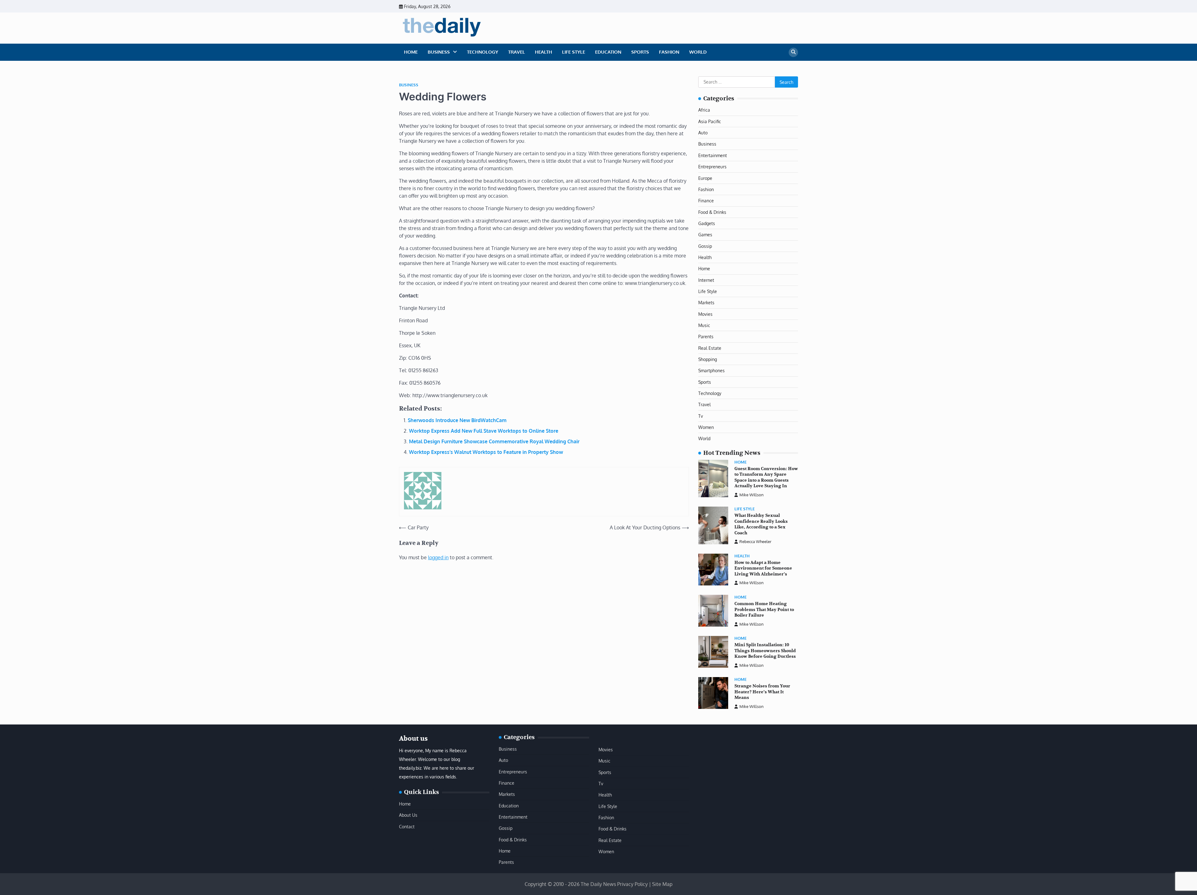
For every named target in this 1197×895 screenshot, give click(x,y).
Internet (706, 280)
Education (608, 52)
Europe (705, 178)
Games (705, 234)
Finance (706, 200)
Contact (407, 826)
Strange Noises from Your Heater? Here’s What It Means (762, 691)
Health (543, 52)
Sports (640, 52)
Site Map (662, 884)
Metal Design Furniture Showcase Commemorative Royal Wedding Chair (494, 441)
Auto (703, 132)
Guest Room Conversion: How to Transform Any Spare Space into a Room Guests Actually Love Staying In (766, 477)
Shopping (707, 359)
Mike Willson (751, 494)
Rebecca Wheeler (755, 541)
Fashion (669, 52)
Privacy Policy (632, 884)
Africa (704, 110)
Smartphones (711, 370)
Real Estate (709, 348)
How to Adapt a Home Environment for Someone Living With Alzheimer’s (763, 568)
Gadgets (706, 223)
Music (704, 325)
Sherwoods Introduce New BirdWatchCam (457, 420)
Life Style (573, 52)
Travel (516, 52)
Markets (706, 302)
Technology (482, 52)
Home (411, 52)
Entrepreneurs (712, 166)
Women (706, 427)
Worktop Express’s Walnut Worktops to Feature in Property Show (486, 452)
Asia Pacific (709, 121)
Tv (700, 416)
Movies (705, 314)
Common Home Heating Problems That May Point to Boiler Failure (764, 609)
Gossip (705, 246)
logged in (438, 557)
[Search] (793, 52)
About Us (408, 815)
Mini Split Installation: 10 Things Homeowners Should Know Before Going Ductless (765, 650)
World (698, 52)
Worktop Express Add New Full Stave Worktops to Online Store (483, 431)
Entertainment (712, 155)
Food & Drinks (712, 212)
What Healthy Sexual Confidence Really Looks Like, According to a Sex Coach (761, 524)
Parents (706, 336)
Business (439, 52)
